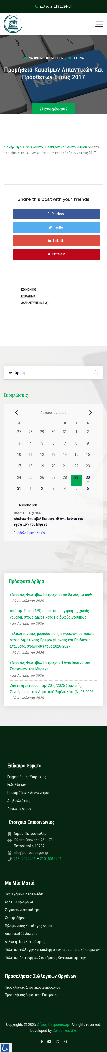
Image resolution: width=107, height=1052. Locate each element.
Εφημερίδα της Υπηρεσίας (26, 777)
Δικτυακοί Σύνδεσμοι (21, 934)
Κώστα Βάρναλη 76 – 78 (33, 840)
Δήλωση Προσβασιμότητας (25, 941)
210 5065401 (50, 858)
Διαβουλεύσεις (18, 800)
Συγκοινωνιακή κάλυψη (22, 910)
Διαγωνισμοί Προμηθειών (46, 58)
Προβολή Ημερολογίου (30, 533)
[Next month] (91, 412)
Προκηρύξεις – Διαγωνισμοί (28, 792)
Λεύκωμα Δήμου (19, 808)
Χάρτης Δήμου (15, 918)
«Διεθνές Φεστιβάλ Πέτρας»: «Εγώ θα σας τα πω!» (51, 594)
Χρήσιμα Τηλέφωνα (19, 902)
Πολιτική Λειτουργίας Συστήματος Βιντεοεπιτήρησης (45, 957)
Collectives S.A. (65, 1030)
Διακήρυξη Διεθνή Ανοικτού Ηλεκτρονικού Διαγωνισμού (45, 147)
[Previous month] (17, 412)
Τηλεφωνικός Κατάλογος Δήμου (28, 926)
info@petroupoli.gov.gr (31, 852)
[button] (6, 1047)
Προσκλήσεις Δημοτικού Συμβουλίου (32, 987)
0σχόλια (78, 58)
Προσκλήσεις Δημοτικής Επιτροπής (31, 995)
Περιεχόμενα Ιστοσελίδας (24, 894)
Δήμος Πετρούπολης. (54, 1024)
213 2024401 (25, 858)
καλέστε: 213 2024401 (56, 6)
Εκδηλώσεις (16, 784)
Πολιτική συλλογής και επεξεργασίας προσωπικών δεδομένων (52, 949)
